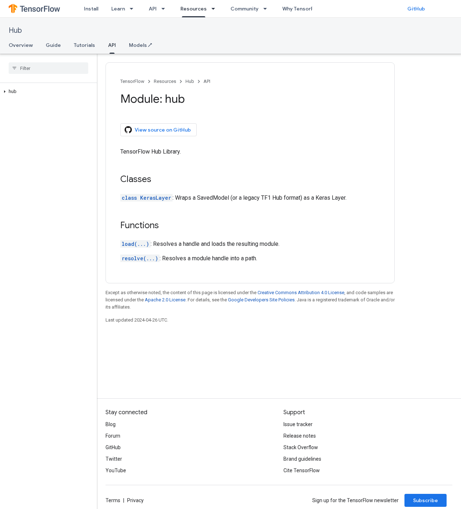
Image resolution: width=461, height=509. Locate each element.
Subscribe (425, 500)
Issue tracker (298, 424)
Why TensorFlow (302, 8)
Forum (113, 436)
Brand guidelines (302, 459)
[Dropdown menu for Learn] (133, 8)
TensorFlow (132, 81)
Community (244, 8)
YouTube (116, 470)
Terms (113, 500)
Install (91, 8)
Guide (53, 45)
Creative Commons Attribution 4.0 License (301, 292)
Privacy (135, 500)
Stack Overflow (300, 447)
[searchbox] (48, 68)
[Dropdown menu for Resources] (215, 8)
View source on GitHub (163, 130)
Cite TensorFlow (301, 470)
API (153, 8)
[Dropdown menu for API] (165, 8)
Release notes (299, 436)
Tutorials (84, 45)
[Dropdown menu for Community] (267, 8)
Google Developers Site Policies (261, 299)
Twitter (114, 459)
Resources (193, 8)
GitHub (416, 8)
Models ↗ (140, 45)
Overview (21, 45)
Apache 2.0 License (165, 299)
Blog (111, 424)
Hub (15, 30)
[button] (47, 91)
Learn (118, 8)
